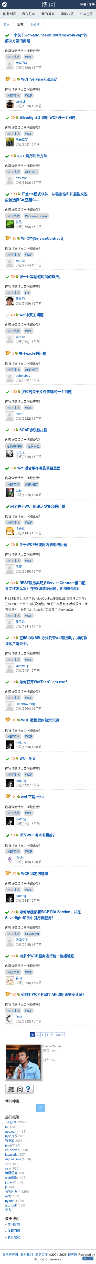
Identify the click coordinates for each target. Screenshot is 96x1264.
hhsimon (22, 178)
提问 (6, 25)
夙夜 (19, 566)
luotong (21, 742)
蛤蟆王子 (22, 940)
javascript (16, 1154)
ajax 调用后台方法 (32, 155)
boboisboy (23, 375)
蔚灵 (19, 222)
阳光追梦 (22, 139)
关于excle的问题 (32, 353)
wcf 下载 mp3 (32, 796)
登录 (83, 4)
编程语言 (16, 1173)
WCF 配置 (27, 758)
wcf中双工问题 (31, 314)
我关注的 (29, 14)
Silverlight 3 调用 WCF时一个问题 (47, 117)
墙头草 (20, 528)
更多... (9, 1210)
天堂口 (20, 298)
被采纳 (35, 25)
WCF (28, 57)
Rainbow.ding (25, 703)
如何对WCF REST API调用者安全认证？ (53, 994)
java (12, 1145)
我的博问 (48, 14)
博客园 (72, 1254)
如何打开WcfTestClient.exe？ (44, 681)
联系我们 (26, 1254)
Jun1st (20, 101)
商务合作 (41, 1254)
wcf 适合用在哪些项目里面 (38, 467)
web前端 (15, 1177)
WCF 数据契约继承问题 (40, 719)
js (11, 1186)
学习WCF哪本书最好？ (37, 834)
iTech (19, 857)
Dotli (19, 1016)
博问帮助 (14, 1224)
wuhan (20, 260)
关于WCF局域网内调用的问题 (43, 544)
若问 (19, 978)
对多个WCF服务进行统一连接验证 (46, 955)
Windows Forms (36, 216)
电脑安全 (33, 446)
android (15, 1205)
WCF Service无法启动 (39, 79)
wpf (12, 1196)
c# (12, 1126)
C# (27, 293)
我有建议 (14, 1237)
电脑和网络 (14, 446)
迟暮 (19, 490)
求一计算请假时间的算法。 (40, 276)
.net (12, 1163)
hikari (19, 413)
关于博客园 (10, 1254)
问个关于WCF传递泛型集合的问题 (37, 506)
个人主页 (86, 14)
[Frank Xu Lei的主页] (24, 1063)
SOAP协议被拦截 (33, 429)
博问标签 (67, 14)
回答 (20, 24)
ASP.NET (31, 172)
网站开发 (16, 1136)
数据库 (14, 1140)
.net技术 (16, 1122)
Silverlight (32, 934)
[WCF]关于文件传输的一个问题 (47, 391)
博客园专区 (17, 1191)
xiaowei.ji (22, 665)
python (14, 1200)
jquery (14, 1182)
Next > (59, 1034)
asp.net (15, 1131)
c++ (12, 1168)
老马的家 (22, 63)
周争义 (20, 621)
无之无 (20, 452)
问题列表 (9, 14)
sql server (16, 1149)
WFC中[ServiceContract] (42, 238)
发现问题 (14, 1230)
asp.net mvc (18, 1159)
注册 (92, 4)
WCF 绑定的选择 (34, 873)
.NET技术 (13, 57)
